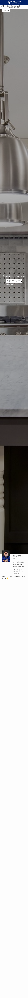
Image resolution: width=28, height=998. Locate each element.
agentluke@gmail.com (18, 566)
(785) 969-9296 (20, 561)
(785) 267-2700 (20, 562)
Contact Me (6, 10)
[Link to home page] (14, 2)
